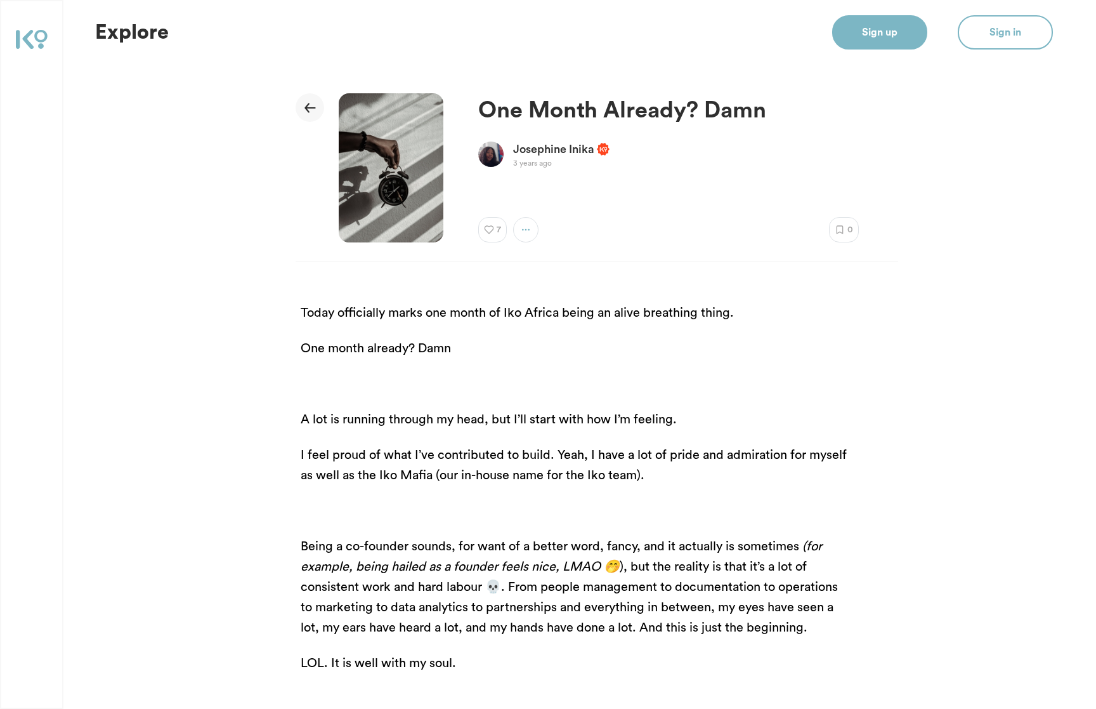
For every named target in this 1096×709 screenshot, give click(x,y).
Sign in (1005, 32)
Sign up (879, 32)
